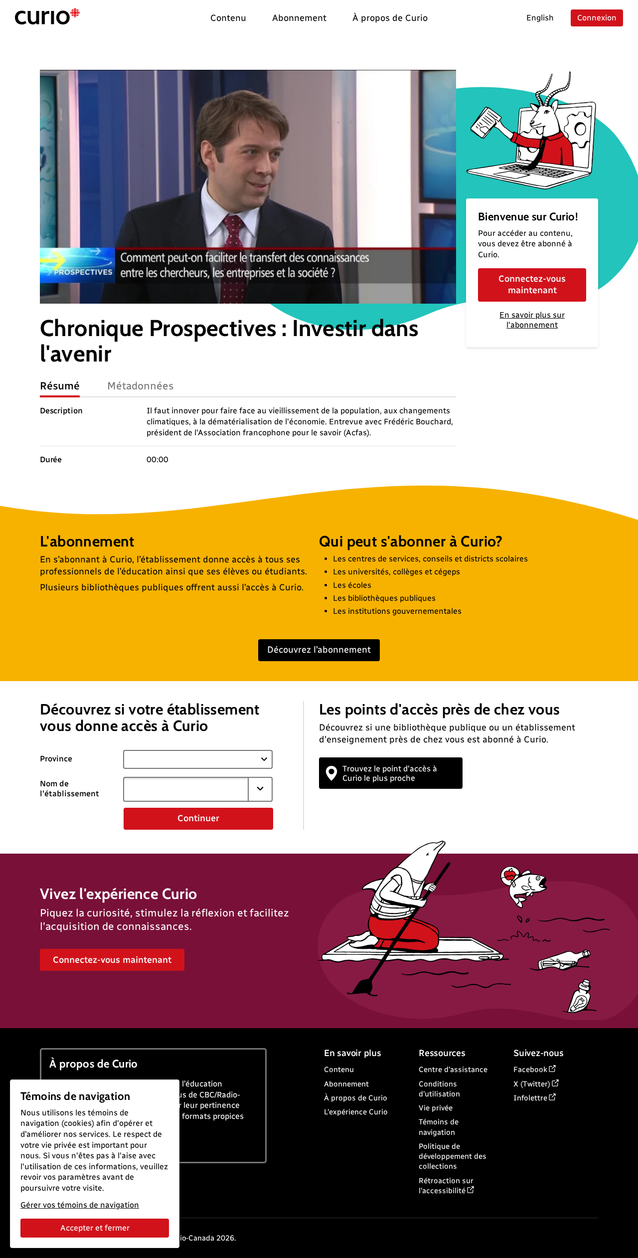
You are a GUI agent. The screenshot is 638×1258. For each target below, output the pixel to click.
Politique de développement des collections (452, 1156)
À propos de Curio (355, 1097)
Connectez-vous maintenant (532, 284)
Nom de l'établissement (69, 789)
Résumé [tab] (60, 385)
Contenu (339, 1069)
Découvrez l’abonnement (319, 649)
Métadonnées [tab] (140, 385)
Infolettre (530, 1097)
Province (56, 758)
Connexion (597, 17)
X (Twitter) (531, 1083)
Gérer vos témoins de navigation (79, 1205)
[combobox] (186, 789)
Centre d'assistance (453, 1069)
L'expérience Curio (356, 1111)
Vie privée (436, 1107)
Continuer (198, 818)
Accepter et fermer (95, 1228)
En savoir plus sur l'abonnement (532, 320)
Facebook (530, 1069)
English (540, 17)
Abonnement (346, 1083)
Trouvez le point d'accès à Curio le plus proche (389, 773)
